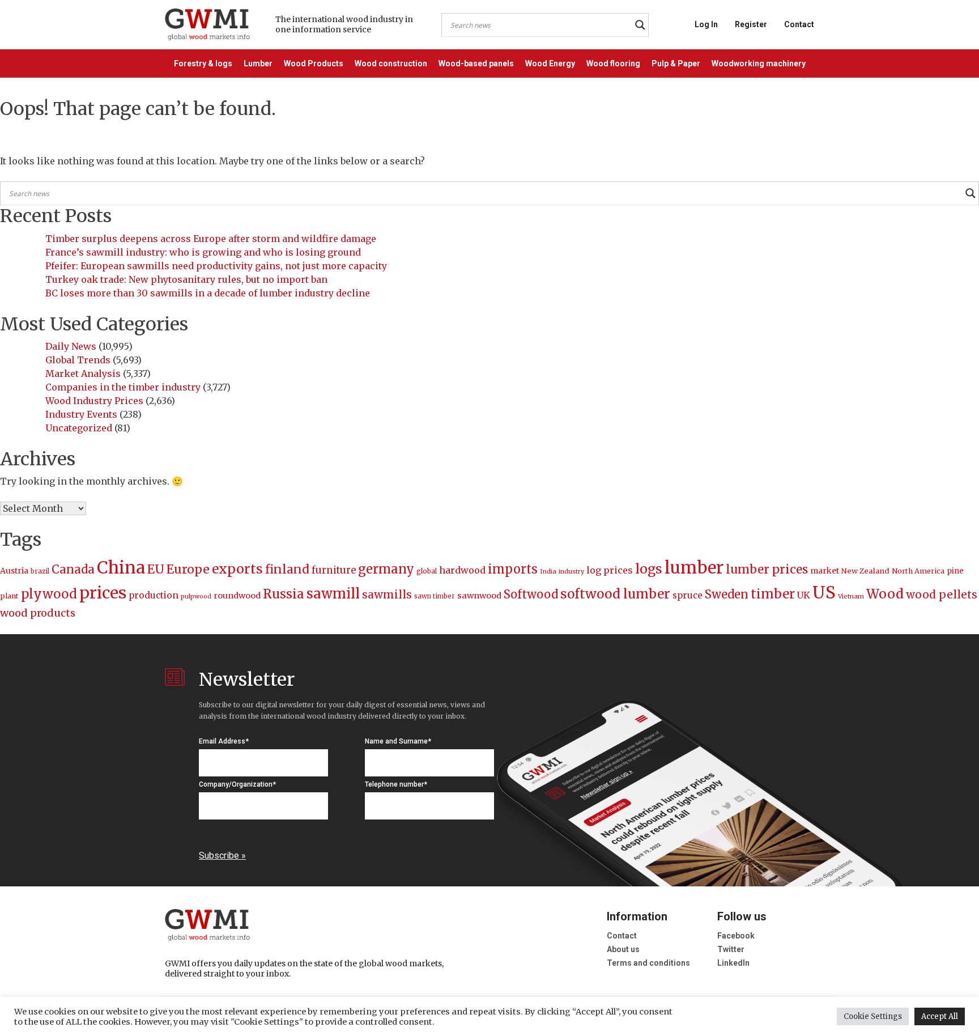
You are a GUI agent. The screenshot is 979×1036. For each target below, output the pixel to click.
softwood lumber (615, 594)
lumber (694, 567)
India (548, 571)
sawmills (387, 594)
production (153, 595)
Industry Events (81, 414)
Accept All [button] (939, 1016)
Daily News (70, 346)
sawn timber (434, 596)
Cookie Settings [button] (873, 1016)
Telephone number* (396, 784)
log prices (609, 570)
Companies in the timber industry (123, 387)
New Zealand (865, 571)
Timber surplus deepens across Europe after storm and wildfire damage (210, 238)
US (824, 592)
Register (751, 24)
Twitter (730, 949)
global (426, 571)
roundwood (237, 596)
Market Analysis (83, 373)
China (121, 567)
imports (513, 569)
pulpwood (196, 596)
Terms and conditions (648, 962)
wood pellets (941, 594)
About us (623, 949)
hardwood (462, 570)
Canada (73, 569)
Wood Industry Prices (94, 400)
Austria (14, 571)
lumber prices (767, 569)
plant (9, 596)
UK (803, 595)
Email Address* (224, 741)
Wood (885, 593)
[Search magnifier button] (640, 25)
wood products (37, 612)
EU (155, 569)
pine (955, 571)
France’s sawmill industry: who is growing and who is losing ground (203, 252)
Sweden (726, 594)
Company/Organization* (237, 784)
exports (237, 569)
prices (102, 593)
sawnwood (479, 596)
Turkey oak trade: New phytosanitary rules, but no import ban (186, 279)
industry (571, 571)
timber (773, 594)
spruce (687, 595)
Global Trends (77, 360)
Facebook (736, 935)
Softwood (531, 594)
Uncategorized (78, 428)
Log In (706, 24)
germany (386, 569)
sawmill (333, 593)
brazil (40, 571)
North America (918, 571)
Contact (799, 24)
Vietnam (851, 596)
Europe (188, 569)
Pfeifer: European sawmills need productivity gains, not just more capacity (216, 265)
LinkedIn (733, 962)
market (824, 571)
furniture (334, 570)
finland (287, 569)
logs (648, 569)
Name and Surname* (398, 741)
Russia (283, 594)
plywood (49, 594)
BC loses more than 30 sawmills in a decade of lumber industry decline (207, 293)
